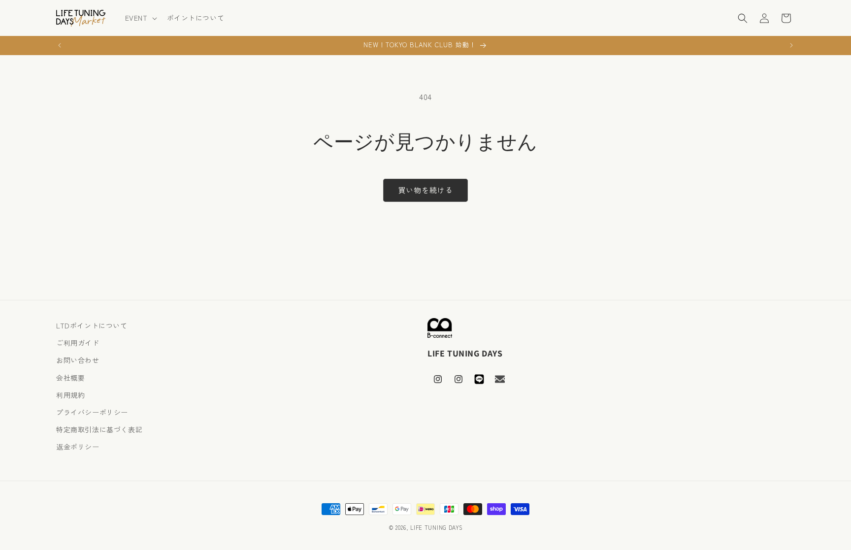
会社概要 (70, 378)
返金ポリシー (77, 447)
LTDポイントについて (92, 325)
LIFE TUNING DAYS (436, 527)
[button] (140, 17)
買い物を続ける (425, 190)
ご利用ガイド (77, 343)
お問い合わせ (77, 360)
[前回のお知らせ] (59, 45)
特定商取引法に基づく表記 (99, 429)
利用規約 (70, 395)
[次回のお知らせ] (791, 45)
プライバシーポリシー (92, 412)
